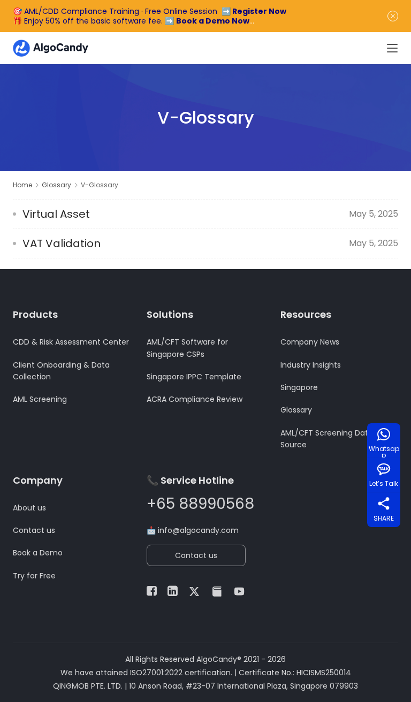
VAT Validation (61, 243)
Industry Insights (310, 365)
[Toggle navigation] (392, 48)
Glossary (296, 410)
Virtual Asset (56, 214)
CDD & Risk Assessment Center (71, 342)
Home (22, 184)
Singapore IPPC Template (194, 376)
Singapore (299, 387)
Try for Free (34, 575)
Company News (309, 342)
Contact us (34, 530)
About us (29, 507)
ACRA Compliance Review (194, 399)
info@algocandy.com (198, 530)
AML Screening (40, 399)
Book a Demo (38, 552)
